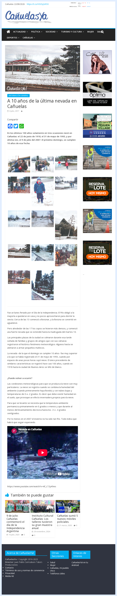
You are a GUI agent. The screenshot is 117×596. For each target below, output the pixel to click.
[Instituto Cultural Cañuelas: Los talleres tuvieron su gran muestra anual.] (42, 501)
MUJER (90, 31)
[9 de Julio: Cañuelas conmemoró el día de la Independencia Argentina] (17, 501)
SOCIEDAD (51, 31)
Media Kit (9, 576)
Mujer (53, 565)
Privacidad (10, 573)
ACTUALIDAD (19, 31)
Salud (52, 562)
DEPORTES (12, 37)
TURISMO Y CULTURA (71, 31)
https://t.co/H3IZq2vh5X (38, 4)
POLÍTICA (35, 31)
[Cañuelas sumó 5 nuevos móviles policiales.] (68, 501)
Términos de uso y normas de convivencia (24, 570)
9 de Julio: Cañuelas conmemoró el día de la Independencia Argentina (16, 523)
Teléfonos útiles (57, 573)
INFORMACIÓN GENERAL (18, 95)
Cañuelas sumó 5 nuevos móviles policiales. (67, 518)
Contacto (9, 567)
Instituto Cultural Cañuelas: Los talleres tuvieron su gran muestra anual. (42, 522)
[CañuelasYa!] (28, 12)
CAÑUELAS (28, 37)
